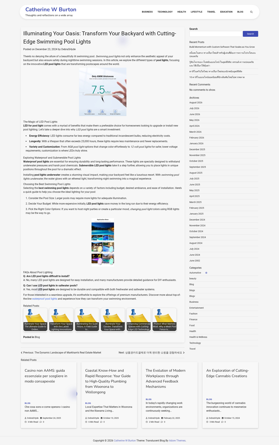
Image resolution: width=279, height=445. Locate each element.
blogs (192, 290)
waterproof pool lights (44, 298)
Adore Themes (177, 440)
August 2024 (195, 243)
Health (181, 11)
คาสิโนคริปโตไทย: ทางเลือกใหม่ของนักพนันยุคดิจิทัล (215, 71)
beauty (192, 278)
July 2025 (194, 178)
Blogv (192, 296)
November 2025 (197, 155)
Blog (240, 11)
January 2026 (196, 143)
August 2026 (195, 102)
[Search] (251, 12)
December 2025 (197, 149)
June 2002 (194, 260)
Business (147, 11)
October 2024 (196, 231)
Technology (165, 11)
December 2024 (197, 219)
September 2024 (197, 237)
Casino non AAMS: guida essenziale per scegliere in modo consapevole (46, 376)
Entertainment (196, 308)
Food (192, 325)
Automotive (195, 272)
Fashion (193, 313)
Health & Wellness (198, 337)
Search (193, 28)
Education (226, 11)
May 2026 (194, 120)
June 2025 (194, 184)
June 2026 (194, 114)
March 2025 (195, 202)
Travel (211, 11)
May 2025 (194, 190)
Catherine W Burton (50, 9)
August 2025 (195, 172)
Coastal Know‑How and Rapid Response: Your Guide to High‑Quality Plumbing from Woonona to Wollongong (108, 381)
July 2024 (194, 249)
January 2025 (196, 214)
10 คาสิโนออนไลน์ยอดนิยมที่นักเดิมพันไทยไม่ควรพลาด (217, 77)
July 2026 (194, 108)
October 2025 (196, 161)
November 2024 (197, 225)
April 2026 (194, 126)
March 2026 (195, 132)
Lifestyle (196, 11)
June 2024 (194, 255)
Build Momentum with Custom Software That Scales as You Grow (222, 47)
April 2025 (194, 196)
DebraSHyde (68, 49)
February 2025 (196, 208)
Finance (193, 319)
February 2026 (196, 137)
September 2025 (197, 167)
